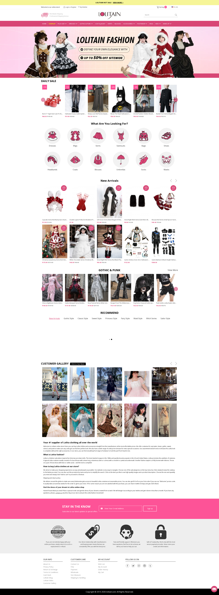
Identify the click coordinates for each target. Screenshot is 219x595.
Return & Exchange (50, 569)
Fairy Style (125, 318)
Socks (143, 169)
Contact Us (75, 564)
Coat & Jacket (100, 24)
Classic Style (83, 318)
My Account (102, 567)
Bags (144, 146)
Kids (157, 24)
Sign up (150, 508)
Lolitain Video (48, 580)
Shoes (166, 146)
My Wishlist (83, 7)
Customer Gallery (49, 583)
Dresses (72, 24)
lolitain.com (111, 592)
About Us (46, 564)
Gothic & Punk (85, 24)
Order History (103, 569)
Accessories (128, 24)
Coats (75, 169)
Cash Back (47, 575)
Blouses (118, 24)
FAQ (72, 567)
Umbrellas (120, 169)
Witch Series (151, 318)
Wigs (151, 24)
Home (44, 24)
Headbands (52, 169)
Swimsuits (121, 146)
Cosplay (52, 24)
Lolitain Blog (48, 578)
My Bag (162, 7)
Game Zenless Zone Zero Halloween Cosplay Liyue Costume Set (145, 260)
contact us (58, 493)
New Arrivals (54, 318)
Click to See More (77, 364)
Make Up (166, 24)
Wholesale (74, 572)
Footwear (141, 24)
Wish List (101, 564)
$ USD (176, 7)
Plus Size (61, 24)
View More (173, 270)
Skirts (110, 24)
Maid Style (138, 318)
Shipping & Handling (78, 578)
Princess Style (111, 318)
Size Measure (76, 575)
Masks (166, 169)
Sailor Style (165, 318)
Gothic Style (69, 318)
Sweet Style (97, 318)
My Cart (101, 572)
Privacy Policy (48, 567)
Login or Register (70, 7)
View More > (118, 2)
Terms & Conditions (50, 572)
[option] (109, 52)
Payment (74, 569)
